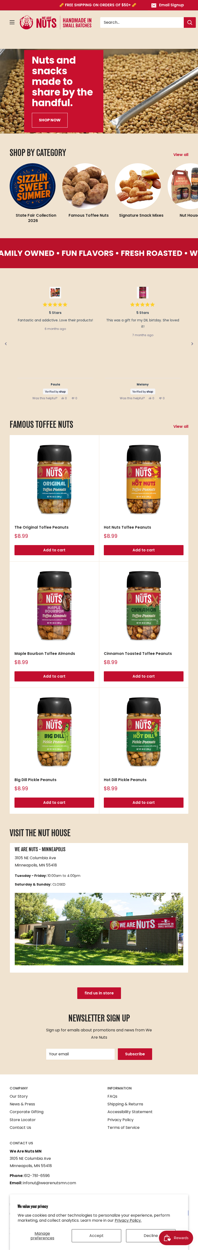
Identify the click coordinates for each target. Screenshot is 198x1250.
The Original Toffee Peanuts (41, 527)
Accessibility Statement (130, 1112)
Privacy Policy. (128, 1220)
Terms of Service (123, 1127)
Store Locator (23, 1120)
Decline (151, 1235)
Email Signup (171, 4)
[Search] (190, 22)
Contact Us (20, 1127)
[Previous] (6, 344)
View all (181, 154)
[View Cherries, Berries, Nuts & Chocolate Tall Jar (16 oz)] (142, 292)
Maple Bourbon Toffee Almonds (44, 653)
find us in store (99, 993)
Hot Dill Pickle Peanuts (125, 779)
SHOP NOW (50, 120)
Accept (96, 1235)
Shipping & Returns (125, 1104)
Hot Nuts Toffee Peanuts (127, 527)
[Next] (192, 344)
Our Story (19, 1096)
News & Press (22, 1104)
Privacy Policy (120, 1120)
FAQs (112, 1096)
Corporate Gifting (26, 1112)
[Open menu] (12, 22)
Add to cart (54, 550)
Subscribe (135, 1054)
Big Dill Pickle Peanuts (35, 779)
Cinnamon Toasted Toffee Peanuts (138, 653)
